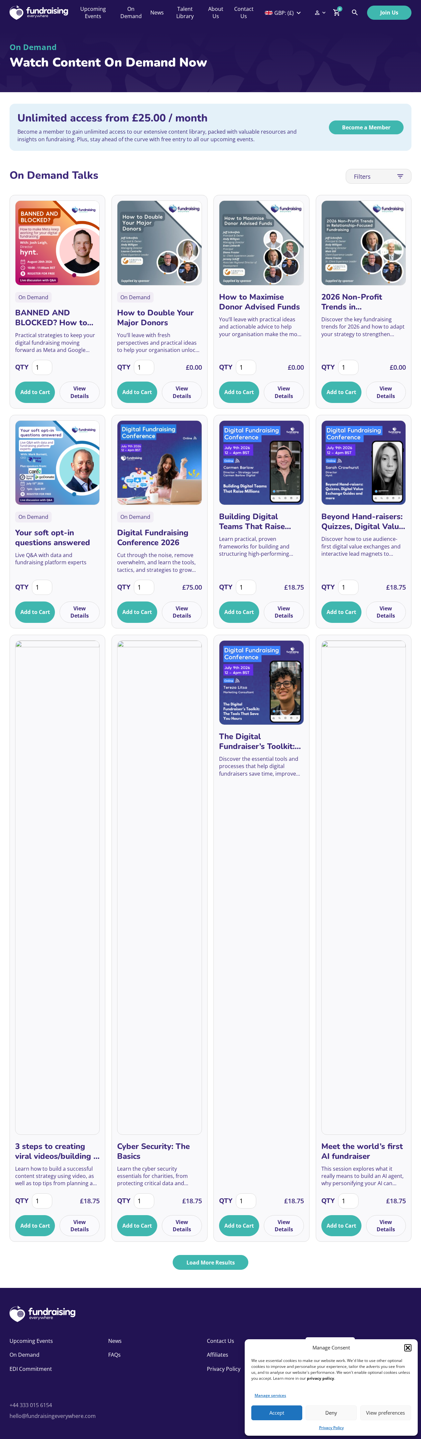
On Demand (131, 12)
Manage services (270, 1395)
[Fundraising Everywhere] (39, 12)
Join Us (389, 12)
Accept (276, 1412)
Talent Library (185, 12)
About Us (215, 12)
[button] (408, 1348)
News (157, 12)
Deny (331, 1412)
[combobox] (283, 12)
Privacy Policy (331, 1427)
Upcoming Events (93, 12)
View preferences (385, 1412)
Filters (362, 176)
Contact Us (244, 12)
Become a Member (366, 127)
